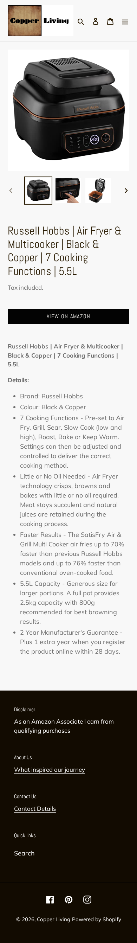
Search (24, 853)
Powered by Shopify (96, 919)
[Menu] (125, 20)
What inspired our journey (49, 769)
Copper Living (53, 919)
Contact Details (35, 808)
